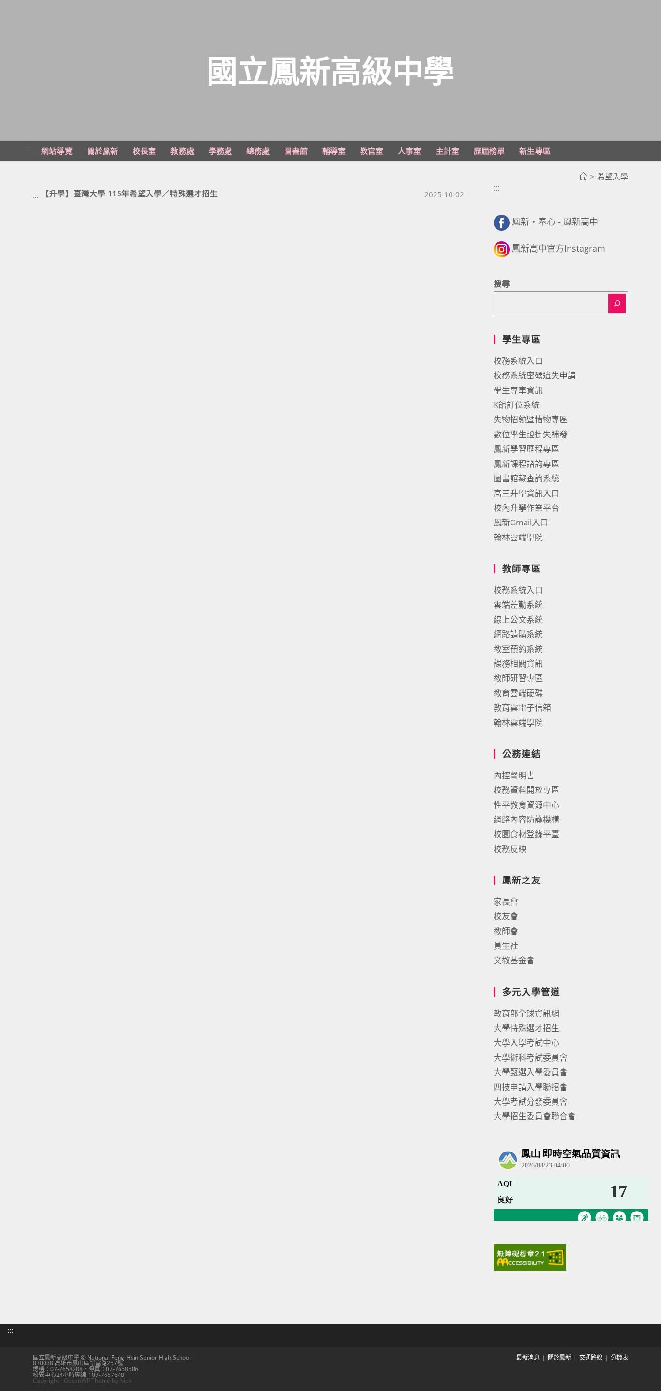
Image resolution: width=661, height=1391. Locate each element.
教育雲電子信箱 (522, 707)
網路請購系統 (518, 634)
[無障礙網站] (530, 1256)
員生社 (506, 945)
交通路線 (590, 1357)
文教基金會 (514, 960)
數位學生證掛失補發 (531, 434)
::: (28, 148)
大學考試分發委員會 (531, 1101)
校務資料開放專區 (526, 789)
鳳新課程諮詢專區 (526, 463)
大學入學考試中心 (526, 1042)
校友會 (506, 916)
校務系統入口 (518, 360)
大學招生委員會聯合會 (535, 1116)
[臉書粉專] (502, 221)
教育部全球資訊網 (526, 1013)
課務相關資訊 (518, 663)
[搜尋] (617, 303)
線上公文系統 (518, 619)
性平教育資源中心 (526, 804)
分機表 (619, 1357)
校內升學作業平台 (526, 507)
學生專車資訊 (518, 390)
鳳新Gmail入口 (521, 522)
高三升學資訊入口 (526, 493)
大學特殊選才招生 (526, 1027)
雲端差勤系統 (518, 604)
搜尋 (502, 283)
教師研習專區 (518, 678)
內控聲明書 (514, 775)
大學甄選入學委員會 (531, 1071)
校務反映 (510, 848)
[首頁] (583, 176)
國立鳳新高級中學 (330, 70)
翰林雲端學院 (518, 537)
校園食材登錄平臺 (526, 833)
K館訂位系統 (517, 404)
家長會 (506, 901)
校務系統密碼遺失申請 (535, 375)
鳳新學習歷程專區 (526, 448)
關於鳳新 (559, 1357)
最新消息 (528, 1357)
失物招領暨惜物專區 (531, 419)
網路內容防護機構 (526, 819)
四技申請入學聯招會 (531, 1086)
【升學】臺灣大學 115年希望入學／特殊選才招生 (129, 193)
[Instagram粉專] (502, 248)
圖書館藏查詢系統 (526, 478)
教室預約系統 (518, 649)
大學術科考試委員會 (531, 1057)
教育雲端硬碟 (518, 693)
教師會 (506, 931)
